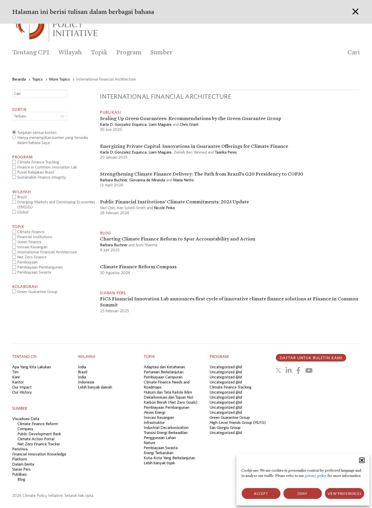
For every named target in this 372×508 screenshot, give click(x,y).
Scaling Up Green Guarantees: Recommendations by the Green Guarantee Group (190, 118)
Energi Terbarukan (158, 452)
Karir (16, 377)
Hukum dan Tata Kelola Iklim (168, 392)
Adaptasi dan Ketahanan (164, 367)
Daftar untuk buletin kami (311, 357)
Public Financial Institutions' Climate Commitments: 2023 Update (174, 202)
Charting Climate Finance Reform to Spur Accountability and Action (177, 239)
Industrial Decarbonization (166, 427)
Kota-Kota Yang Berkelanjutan (169, 457)
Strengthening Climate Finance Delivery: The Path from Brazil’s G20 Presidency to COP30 (201, 174)
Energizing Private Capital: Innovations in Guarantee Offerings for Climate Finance (194, 146)
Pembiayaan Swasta (161, 447)
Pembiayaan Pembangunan (166, 407)
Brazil (82, 372)
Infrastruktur (154, 422)
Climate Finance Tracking (231, 387)
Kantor (18, 382)
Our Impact (22, 387)
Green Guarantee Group (230, 417)
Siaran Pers (21, 469)
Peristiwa (20, 449)
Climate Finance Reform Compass (138, 266)
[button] (361, 460)
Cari (353, 52)
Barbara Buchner (113, 180)
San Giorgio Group (225, 427)
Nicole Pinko (164, 207)
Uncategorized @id (226, 367)
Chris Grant (189, 124)
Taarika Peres (226, 152)
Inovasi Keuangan (159, 417)
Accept (261, 494)
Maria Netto (183, 180)
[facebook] (298, 370)
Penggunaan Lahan (160, 437)
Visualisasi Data (25, 418)
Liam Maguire (160, 124)
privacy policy (316, 476)
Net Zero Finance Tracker (38, 444)
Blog (21, 479)
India (82, 367)
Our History (22, 392)
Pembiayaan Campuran (163, 377)
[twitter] (278, 370)
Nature (149, 442)
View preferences (344, 494)
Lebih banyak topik (159, 463)
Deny (302, 494)
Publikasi (19, 474)
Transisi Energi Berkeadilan (166, 432)
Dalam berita (23, 464)
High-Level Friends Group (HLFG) (238, 422)
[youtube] (309, 370)
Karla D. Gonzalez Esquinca (123, 124)
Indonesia (86, 382)
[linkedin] (289, 370)
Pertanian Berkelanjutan (163, 372)
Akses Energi (154, 412)
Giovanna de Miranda (147, 180)
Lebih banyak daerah (95, 387)
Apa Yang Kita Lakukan (31, 367)
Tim (15, 372)
